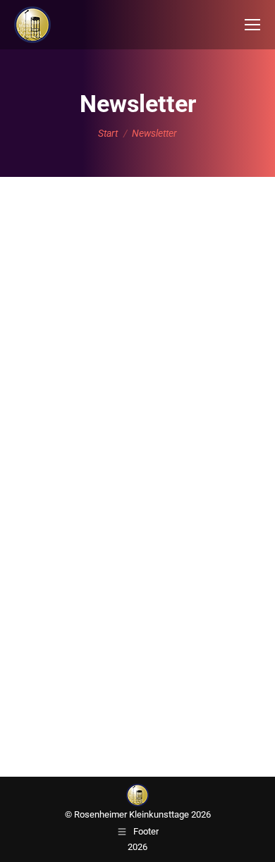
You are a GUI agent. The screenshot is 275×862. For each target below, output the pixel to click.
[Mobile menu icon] (252, 24)
